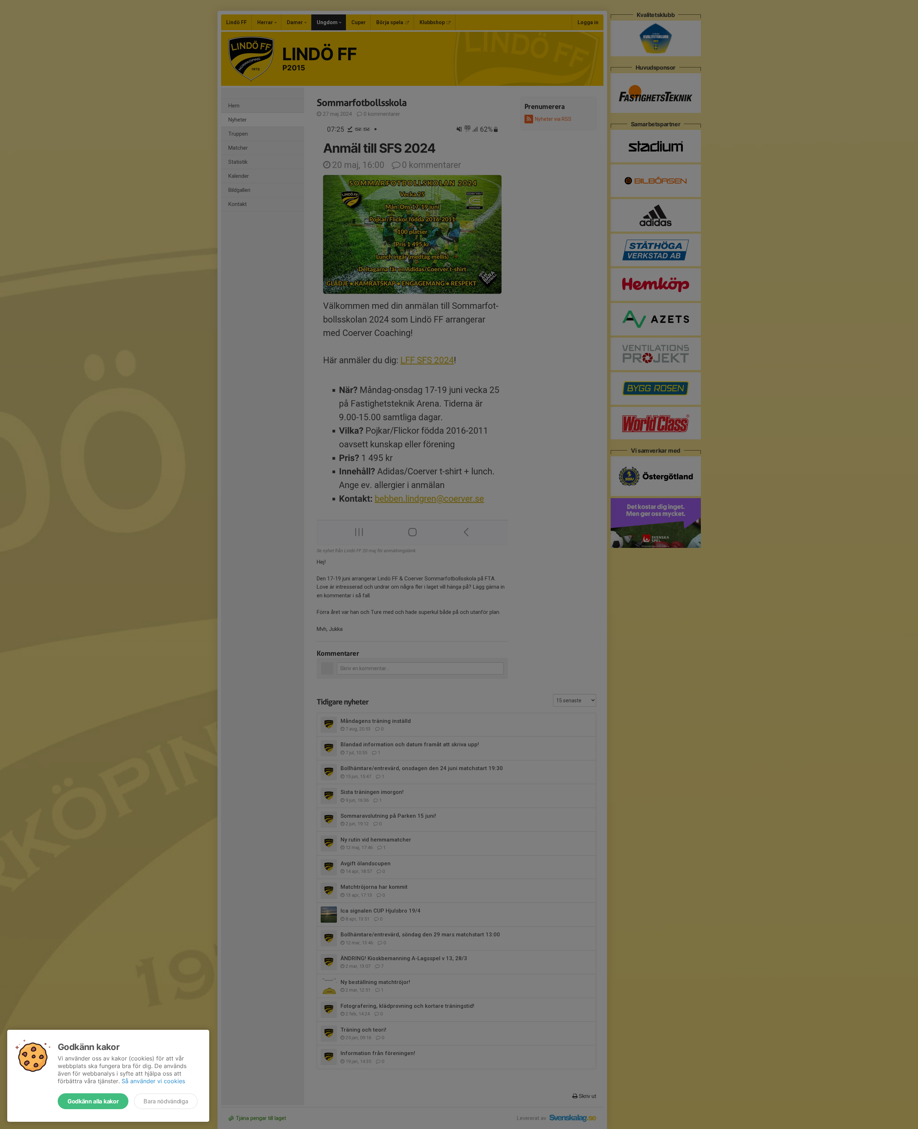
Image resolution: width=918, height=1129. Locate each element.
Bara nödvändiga (166, 1101)
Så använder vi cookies (153, 1081)
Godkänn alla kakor (93, 1101)
